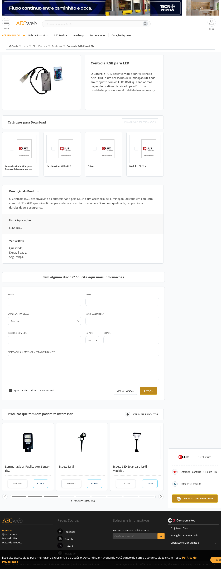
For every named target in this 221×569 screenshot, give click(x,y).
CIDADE (107, 332)
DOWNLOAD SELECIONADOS (140, 122)
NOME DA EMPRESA (94, 313)
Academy (78, 35)
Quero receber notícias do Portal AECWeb (34, 390)
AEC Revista (60, 35)
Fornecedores (97, 35)
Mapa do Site (9, 538)
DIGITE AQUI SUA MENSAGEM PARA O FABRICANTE (31, 352)
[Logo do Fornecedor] (183, 457)
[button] (5, 496)
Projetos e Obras (180, 528)
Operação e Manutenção (184, 542)
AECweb (13, 46)
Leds (25, 46)
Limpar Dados (125, 390)
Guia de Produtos (38, 35)
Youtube (69, 539)
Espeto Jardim (67, 466)
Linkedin (69, 546)
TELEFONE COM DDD (17, 332)
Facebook (70, 531)
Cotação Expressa (121, 35)
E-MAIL (88, 294)
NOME (11, 294)
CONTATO (17, 483)
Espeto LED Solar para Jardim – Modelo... (132, 469)
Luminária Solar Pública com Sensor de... (27, 469)
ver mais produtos (145, 414)
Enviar (148, 390)
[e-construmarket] (181, 520)
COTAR (40, 483)
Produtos (57, 46)
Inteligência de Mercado (184, 535)
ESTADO (89, 332)
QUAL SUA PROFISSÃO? (18, 313)
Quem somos (9, 534)
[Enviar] (161, 536)
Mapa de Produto (12, 542)
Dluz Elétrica (39, 46)
